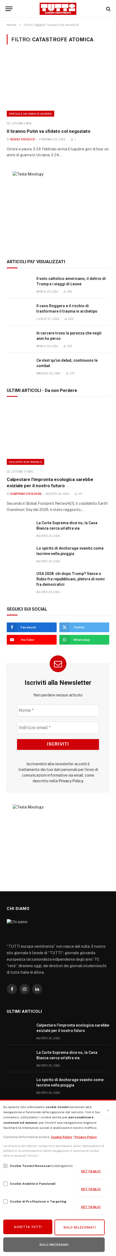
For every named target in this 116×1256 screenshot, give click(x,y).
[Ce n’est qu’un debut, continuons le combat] (19, 366)
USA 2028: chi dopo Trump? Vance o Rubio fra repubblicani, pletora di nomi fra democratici (70, 579)
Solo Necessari (54, 1245)
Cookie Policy (61, 1137)
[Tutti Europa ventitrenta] (58, 9)
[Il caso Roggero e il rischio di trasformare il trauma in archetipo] (19, 312)
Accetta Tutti (28, 1227)
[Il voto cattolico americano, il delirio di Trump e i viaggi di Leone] (19, 284)
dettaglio (91, 1171)
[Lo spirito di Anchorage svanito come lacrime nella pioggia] (19, 554)
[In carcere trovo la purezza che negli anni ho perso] (19, 339)
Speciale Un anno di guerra (30, 113)
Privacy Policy (71, 781)
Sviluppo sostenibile (25, 461)
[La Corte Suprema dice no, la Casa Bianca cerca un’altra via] (19, 529)
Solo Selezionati (79, 1227)
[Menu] (8, 9)
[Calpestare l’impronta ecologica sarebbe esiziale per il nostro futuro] (58, 434)
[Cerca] (108, 9)
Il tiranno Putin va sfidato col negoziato (48, 131)
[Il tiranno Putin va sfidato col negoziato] (58, 85)
